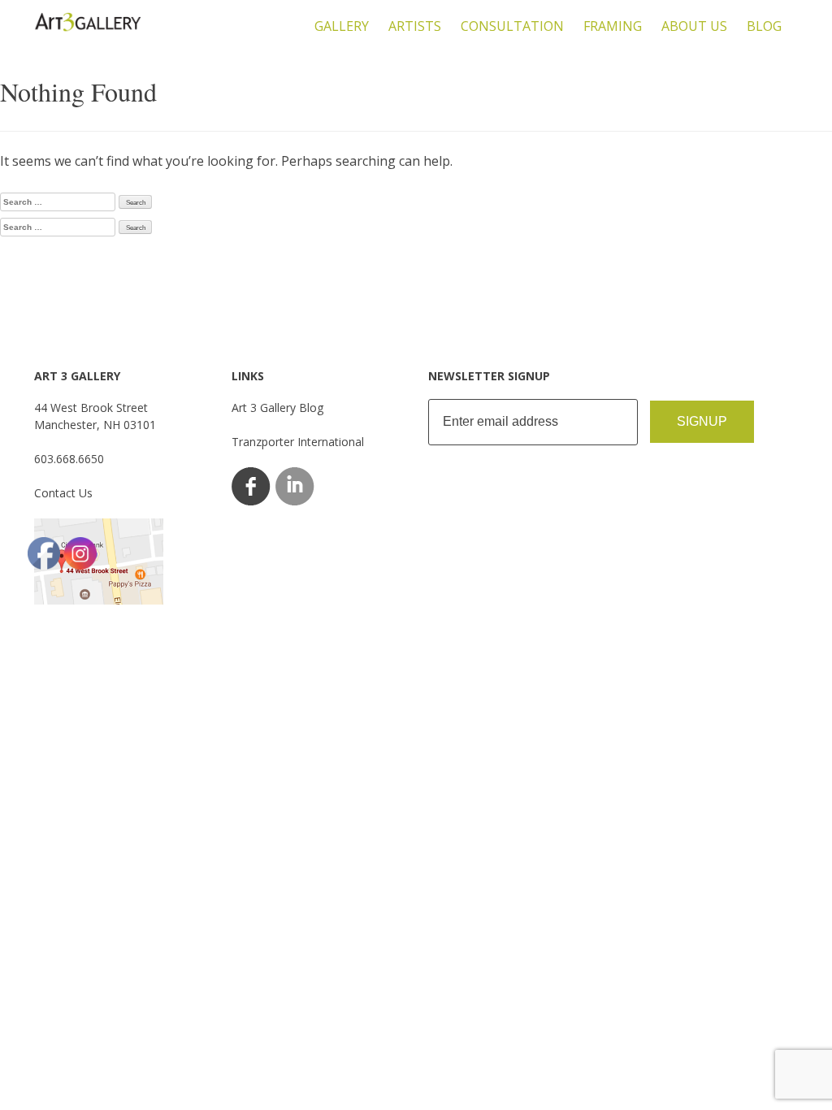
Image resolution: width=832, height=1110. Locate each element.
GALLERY (341, 26)
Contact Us (63, 493)
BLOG (764, 26)
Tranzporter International (298, 441)
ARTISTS (414, 26)
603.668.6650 (69, 458)
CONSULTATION (512, 26)
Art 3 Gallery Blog (277, 407)
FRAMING (612, 26)
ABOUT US (694, 26)
